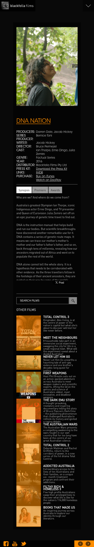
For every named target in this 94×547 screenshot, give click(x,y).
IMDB (39, 172)
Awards (55, 190)
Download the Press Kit (51, 169)
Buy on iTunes (45, 176)
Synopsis (24, 190)
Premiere (40, 190)
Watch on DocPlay (48, 180)
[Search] (73, 300)
